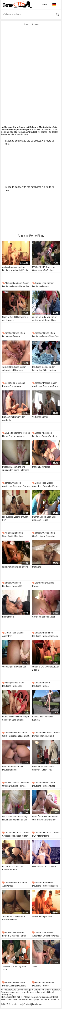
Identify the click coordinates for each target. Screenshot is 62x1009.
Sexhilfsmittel (8, 536)
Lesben (17, 836)
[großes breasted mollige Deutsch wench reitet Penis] (16, 253)
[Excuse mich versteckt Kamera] (46, 702)
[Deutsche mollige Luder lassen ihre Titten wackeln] (46, 352)
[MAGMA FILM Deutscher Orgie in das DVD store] (46, 253)
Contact (27, 1004)
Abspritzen (47, 433)
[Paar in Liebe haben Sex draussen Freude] (46, 502)
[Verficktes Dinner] (46, 402)
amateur (9, 333)
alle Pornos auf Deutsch (25, 132)
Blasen (26, 283)
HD (20, 586)
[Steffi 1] (46, 952)
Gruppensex (15, 386)
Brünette (9, 433)
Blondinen (17, 283)
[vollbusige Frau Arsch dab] (16, 652)
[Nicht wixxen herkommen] (46, 852)
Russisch (53, 636)
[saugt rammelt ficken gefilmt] (16, 552)
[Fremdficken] (16, 602)
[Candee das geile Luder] (46, 602)
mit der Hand (43, 836)
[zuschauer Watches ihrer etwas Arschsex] (16, 902)
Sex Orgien (10, 383)
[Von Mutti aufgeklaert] (46, 902)
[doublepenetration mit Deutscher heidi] (16, 752)
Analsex (17, 483)
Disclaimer (37, 1004)
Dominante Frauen (11, 336)
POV (34, 836)
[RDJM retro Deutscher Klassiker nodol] (16, 852)
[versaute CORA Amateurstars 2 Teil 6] (46, 652)
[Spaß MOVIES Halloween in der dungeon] (16, 303)
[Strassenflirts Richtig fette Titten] (16, 952)
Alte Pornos (7, 886)
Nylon (52, 336)
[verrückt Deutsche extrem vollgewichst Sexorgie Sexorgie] (16, 352)
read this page (32, 999)
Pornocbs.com (15, 1004)
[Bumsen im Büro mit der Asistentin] (16, 402)
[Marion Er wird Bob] (46, 452)
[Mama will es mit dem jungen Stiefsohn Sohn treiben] (16, 702)
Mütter (24, 732)
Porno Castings (9, 986)
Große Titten (40, 283)
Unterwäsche (19, 436)
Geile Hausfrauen (10, 736)
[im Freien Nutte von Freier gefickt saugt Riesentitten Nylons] (46, 303)
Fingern (50, 283)
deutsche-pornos (10, 286)
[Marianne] (46, 552)
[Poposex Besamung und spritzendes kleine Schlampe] (16, 452)
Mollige (8, 283)
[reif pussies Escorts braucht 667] (16, 502)
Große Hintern (38, 536)
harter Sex (24, 286)
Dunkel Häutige (39, 736)
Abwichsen (37, 386)
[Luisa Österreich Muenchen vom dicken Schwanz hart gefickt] (46, 802)
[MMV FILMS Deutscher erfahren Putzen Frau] (46, 752)
